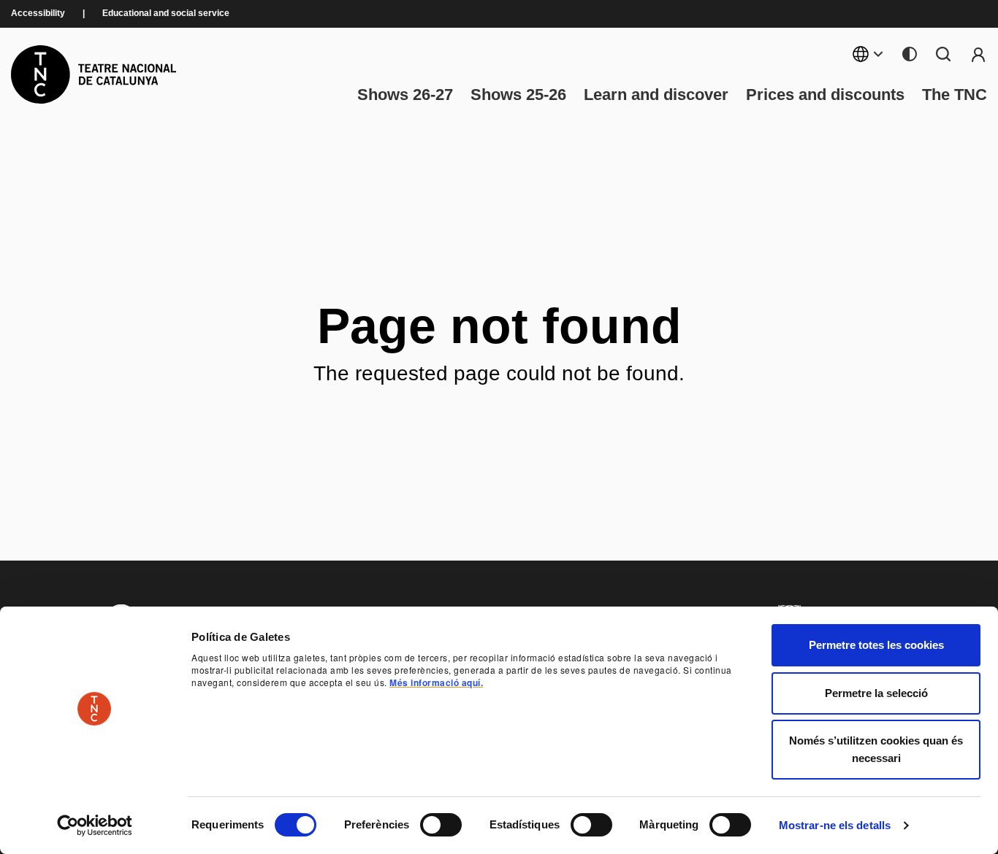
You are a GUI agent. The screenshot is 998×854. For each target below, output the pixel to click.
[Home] (93, 74)
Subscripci (978, 54)
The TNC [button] (954, 95)
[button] (584, 730)
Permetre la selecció (876, 693)
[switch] (441, 824)
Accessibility (38, 13)
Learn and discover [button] (656, 95)
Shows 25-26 (518, 95)
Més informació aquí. (436, 682)
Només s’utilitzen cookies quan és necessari (876, 749)
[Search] (943, 54)
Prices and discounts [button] (825, 95)
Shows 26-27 (405, 95)
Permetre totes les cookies (876, 645)
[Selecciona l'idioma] (868, 54)
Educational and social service (165, 13)
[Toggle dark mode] (909, 54)
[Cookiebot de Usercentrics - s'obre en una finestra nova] (95, 825)
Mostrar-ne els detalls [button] (835, 825)
